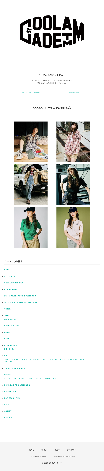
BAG (6, 356)
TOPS (6, 315)
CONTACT (71, 450)
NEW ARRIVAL (10, 289)
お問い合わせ (74, 92)
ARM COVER (50, 379)
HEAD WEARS (10, 345)
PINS (30, 379)
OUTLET (8, 411)
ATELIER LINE (10, 276)
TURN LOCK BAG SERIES (15, 359)
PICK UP (8, 418)
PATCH (38, 379)
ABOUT (44, 450)
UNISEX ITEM (10, 392)
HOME (31, 450)
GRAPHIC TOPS (11, 319)
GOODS (7, 375)
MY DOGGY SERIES (38, 359)
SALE (6, 405)
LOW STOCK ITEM (12, 398)
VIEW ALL (8, 270)
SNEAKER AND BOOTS (14, 368)
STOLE (7, 379)
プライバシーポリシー (38, 456)
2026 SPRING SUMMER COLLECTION (20, 302)
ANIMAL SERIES (57, 359)
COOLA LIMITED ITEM (14, 283)
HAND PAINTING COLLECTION (17, 385)
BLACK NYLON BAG (76, 359)
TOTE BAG (8, 362)
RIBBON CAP (10, 349)
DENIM (7, 339)
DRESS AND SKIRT (12, 326)
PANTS (7, 332)
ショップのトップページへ (30, 92)
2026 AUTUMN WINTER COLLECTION (20, 296)
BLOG (57, 450)
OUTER (7, 309)
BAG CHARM (19, 379)
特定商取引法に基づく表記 (64, 456)
